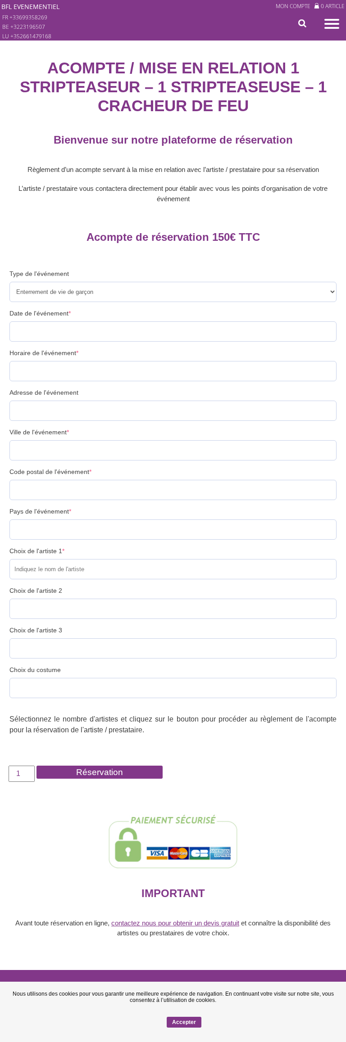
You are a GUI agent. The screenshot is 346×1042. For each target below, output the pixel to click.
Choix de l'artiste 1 (36, 551)
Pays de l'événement (40, 511)
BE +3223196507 (23, 27)
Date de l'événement (40, 313)
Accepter (184, 1022)
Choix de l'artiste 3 (35, 630)
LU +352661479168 (26, 36)
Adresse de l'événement (43, 392)
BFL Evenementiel (30, 6)
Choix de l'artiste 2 (35, 590)
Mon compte (293, 6)
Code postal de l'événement (50, 471)
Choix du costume (35, 669)
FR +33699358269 (24, 17)
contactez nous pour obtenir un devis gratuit (175, 923)
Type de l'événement (39, 273)
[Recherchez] (304, 23)
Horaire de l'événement (43, 352)
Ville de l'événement (39, 432)
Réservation (99, 772)
